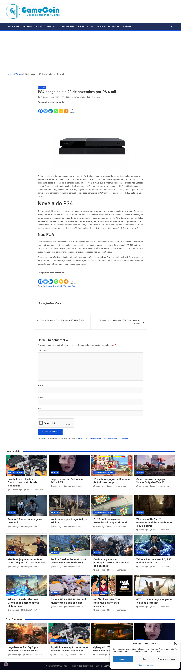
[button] (175, 643)
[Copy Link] (61, 109)
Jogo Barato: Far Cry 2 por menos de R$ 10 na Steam (23, 649)
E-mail (40, 397)
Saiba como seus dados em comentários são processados (104, 438)
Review (26, 26)
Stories (127, 26)
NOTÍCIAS (12, 26)
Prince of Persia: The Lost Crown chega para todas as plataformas (23, 602)
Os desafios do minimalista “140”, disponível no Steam (119, 322)
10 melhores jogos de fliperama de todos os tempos (111, 481)
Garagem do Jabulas (108, 26)
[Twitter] (45, 109)
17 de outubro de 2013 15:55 (52, 97)
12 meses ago (16, 490)
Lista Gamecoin (66, 26)
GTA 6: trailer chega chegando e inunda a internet (154, 601)
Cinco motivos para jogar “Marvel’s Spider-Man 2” (150, 481)
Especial (11, 472)
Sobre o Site (84, 26)
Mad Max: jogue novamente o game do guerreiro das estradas (26, 561)
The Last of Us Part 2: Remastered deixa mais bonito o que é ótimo (154, 522)
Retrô (39, 26)
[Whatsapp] (56, 109)
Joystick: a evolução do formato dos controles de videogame (22, 482)
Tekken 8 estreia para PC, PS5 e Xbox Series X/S (153, 561)
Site (39, 408)
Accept (123, 659)
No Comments (95, 97)
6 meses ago (15, 655)
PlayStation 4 (48, 286)
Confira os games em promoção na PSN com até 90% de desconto (111, 562)
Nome (40, 385)
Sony (74, 286)
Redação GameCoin (76, 97)
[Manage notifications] (6, 664)
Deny (145, 659)
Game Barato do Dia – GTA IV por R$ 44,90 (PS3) (62, 320)
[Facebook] (40, 109)
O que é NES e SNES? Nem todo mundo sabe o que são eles (69, 601)
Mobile (50, 26)
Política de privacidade (145, 665)
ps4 (56, 286)
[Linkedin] (50, 109)
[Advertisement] (90, 50)
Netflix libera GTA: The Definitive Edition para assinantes (106, 602)
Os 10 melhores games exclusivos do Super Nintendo (110, 521)
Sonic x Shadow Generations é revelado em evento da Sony (68, 561)
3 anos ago (100, 486)
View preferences (166, 659)
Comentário (44, 350)
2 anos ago (57, 486)
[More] (66, 109)
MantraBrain (109, 666)
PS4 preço (67, 286)
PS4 (60, 286)
